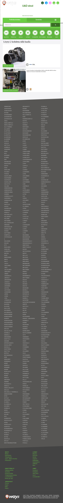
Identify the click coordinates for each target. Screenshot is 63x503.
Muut (34, 465)
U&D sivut (27, 5)
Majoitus (35, 453)
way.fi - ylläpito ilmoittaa (11, 458)
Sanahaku (7, 472)
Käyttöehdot (8, 455)
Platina (6, 488)
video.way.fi (35, 473)
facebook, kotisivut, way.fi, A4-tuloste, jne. (27, 15)
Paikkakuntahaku (9, 470)
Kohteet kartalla (9, 473)
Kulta (6, 486)
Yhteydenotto (8, 457)
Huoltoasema (36, 462)
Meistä (6, 453)
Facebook (35, 470)
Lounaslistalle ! (36, 476)
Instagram (35, 472)
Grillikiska (35, 463)
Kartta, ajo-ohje (9, 478)
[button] (55, 20)
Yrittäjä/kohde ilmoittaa (11, 475)
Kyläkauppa (35, 460)
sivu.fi (34, 475)
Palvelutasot (8, 460)
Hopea (6, 485)
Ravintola (35, 455)
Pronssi (7, 483)
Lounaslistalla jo (9, 476)
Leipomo (35, 458)
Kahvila (34, 457)
